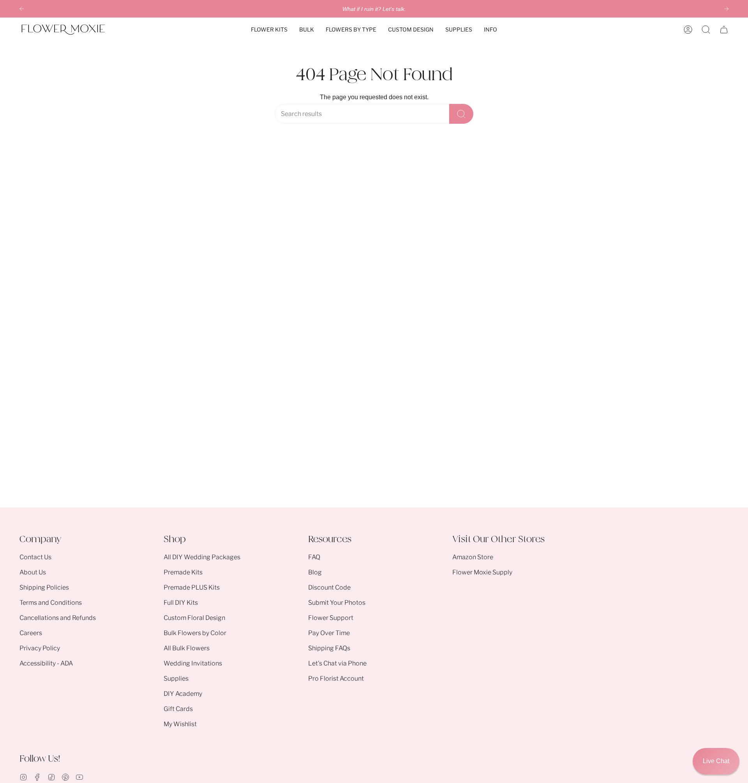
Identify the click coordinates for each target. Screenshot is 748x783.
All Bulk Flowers (187, 648)
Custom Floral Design (194, 617)
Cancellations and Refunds (57, 617)
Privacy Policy (39, 648)
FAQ (314, 557)
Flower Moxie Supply (482, 572)
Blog (315, 572)
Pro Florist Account (336, 678)
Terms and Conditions (50, 602)
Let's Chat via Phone (337, 663)
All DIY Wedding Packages (202, 557)
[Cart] (724, 30)
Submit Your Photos (336, 602)
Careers (30, 633)
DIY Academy (183, 693)
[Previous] (21, 8)
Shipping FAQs (329, 648)
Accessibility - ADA (46, 663)
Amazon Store (472, 557)
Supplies (176, 678)
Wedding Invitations (193, 663)
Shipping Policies (44, 587)
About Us (32, 572)
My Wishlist (180, 724)
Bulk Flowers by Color (195, 633)
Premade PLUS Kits (192, 587)
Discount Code (329, 587)
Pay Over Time (329, 633)
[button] (269, 30)
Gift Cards (178, 709)
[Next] (726, 8)
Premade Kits (183, 572)
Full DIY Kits (181, 602)
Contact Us (35, 557)
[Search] (461, 114)
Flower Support (330, 617)
